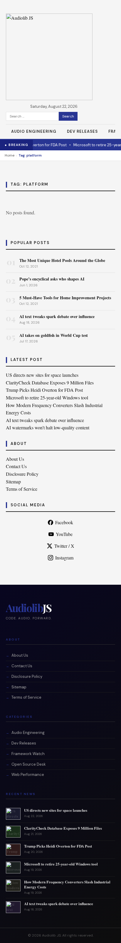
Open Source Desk (28, 764)
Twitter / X (64, 546)
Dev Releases (82, 131)
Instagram (64, 557)
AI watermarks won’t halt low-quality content (47, 427)
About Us (15, 459)
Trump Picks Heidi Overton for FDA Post (44, 390)
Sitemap (13, 481)
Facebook (64, 522)
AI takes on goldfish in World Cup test (53, 335)
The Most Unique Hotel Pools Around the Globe (62, 260)
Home (9, 155)
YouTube (64, 534)
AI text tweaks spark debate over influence (57, 316)
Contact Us (16, 466)
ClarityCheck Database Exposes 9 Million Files (50, 382)
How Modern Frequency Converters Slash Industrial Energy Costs (67, 884)
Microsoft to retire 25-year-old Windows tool (47, 397)
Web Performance (27, 774)
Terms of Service (21, 489)
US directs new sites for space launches (42, 375)
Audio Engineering (33, 131)
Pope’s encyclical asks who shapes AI (51, 279)
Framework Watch (28, 753)
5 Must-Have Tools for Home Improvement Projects (65, 298)
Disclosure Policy (22, 474)
